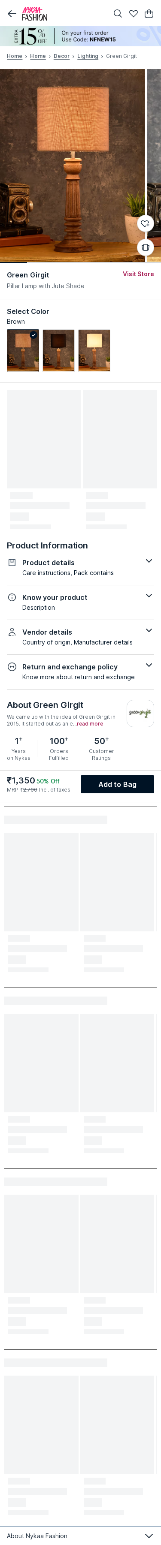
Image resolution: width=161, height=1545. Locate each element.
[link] (23, 350)
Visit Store (138, 273)
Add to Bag (117, 784)
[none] (80, 36)
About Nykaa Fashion (37, 1535)
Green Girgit (28, 275)
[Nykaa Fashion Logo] (63, 14)
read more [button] (90, 724)
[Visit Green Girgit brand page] (140, 713)
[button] (12, 14)
